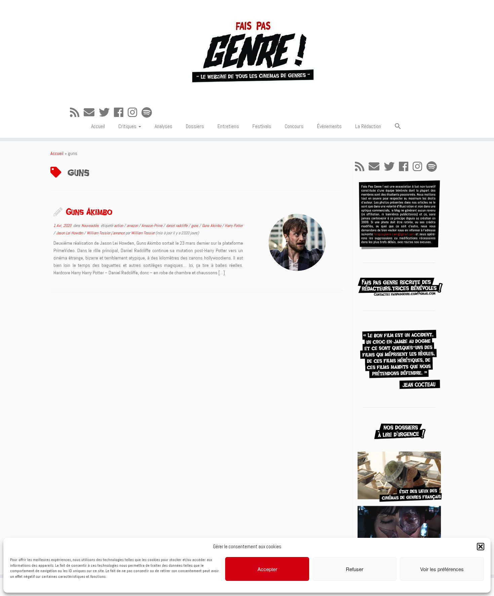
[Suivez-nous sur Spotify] (148, 112)
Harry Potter (234, 225)
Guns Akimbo (89, 211)
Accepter (267, 568)
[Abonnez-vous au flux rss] (77, 112)
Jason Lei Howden (70, 233)
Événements (329, 126)
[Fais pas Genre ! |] (247, 50)
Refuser (354, 568)
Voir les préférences (442, 568)
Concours (294, 126)
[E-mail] (91, 112)
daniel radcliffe (177, 225)
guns (195, 225)
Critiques (128, 126)
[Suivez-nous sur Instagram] (134, 112)
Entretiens (228, 126)
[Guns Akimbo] (297, 242)
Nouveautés (90, 225)
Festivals (261, 126)
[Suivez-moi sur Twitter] (106, 112)
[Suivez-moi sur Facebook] (121, 112)
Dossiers (195, 126)
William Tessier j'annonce (106, 233)
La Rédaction (368, 126)
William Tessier (143, 233)
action (119, 225)
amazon (133, 225)
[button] (480, 546)
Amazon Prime (152, 225)
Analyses (163, 126)
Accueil (98, 126)
